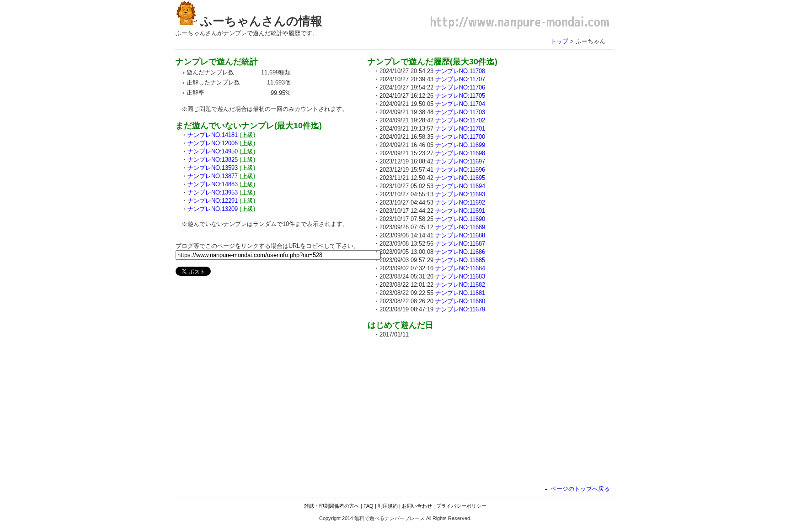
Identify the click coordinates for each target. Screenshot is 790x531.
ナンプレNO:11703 (460, 112)
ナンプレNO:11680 (460, 301)
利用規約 (388, 506)
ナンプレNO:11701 (460, 128)
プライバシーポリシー (461, 506)
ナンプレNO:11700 (460, 136)
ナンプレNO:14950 (212, 151)
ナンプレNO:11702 (460, 120)
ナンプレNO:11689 (460, 227)
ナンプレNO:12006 (212, 143)
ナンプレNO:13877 (212, 176)
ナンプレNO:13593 (212, 167)
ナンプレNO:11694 (460, 186)
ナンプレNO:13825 (212, 159)
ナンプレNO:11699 (460, 145)
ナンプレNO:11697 (460, 161)
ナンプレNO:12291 (212, 200)
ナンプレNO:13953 (212, 192)
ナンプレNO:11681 (460, 292)
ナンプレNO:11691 (460, 210)
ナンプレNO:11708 (460, 71)
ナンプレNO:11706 (460, 87)
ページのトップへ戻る (580, 488)
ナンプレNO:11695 (460, 177)
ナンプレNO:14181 (212, 134)
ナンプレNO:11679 (460, 309)
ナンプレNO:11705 (460, 95)
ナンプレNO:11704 (460, 103)
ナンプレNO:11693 (460, 194)
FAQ (368, 506)
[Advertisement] (444, 409)
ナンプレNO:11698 (460, 153)
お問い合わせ (417, 506)
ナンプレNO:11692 (460, 202)
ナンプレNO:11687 (460, 243)
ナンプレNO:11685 (460, 260)
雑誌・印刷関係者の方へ (331, 506)
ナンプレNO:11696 (460, 169)
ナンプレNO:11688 (460, 235)
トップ (559, 41)
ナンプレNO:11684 (460, 268)
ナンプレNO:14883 (212, 184)
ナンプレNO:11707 (460, 79)
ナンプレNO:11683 (460, 276)
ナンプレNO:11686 (460, 251)
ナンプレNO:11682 (460, 284)
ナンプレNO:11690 (460, 219)
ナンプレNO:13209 (212, 208)
